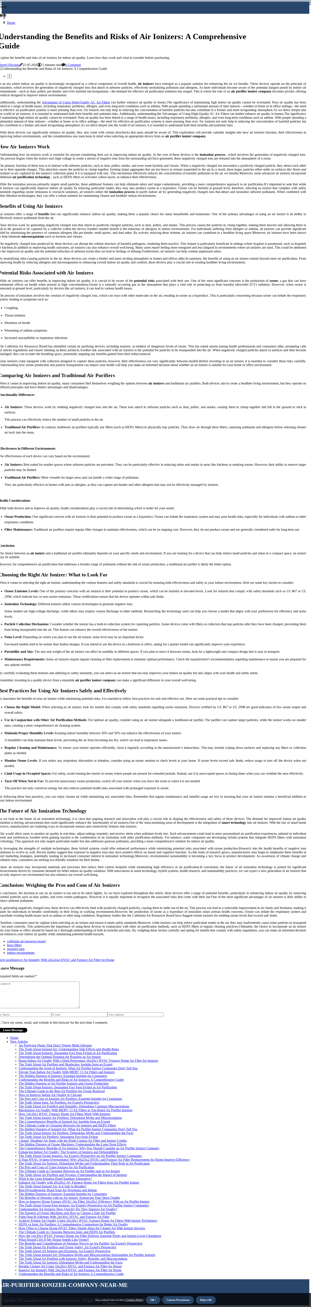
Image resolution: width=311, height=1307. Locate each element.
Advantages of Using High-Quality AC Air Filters (76, 102)
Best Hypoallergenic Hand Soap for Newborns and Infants (58, 1190)
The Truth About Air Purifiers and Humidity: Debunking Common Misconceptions (74, 1106)
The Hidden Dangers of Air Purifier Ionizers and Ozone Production (64, 1083)
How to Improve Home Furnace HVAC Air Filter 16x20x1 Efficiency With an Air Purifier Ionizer (84, 1201)
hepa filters (14, 945)
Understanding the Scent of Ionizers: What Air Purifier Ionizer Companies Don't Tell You (78, 1068)
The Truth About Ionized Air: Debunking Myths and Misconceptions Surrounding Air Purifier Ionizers (87, 1255)
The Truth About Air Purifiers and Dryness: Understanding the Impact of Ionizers (73, 1175)
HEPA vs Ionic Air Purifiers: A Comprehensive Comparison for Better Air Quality (73, 1224)
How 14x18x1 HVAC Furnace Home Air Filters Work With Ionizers (64, 1114)
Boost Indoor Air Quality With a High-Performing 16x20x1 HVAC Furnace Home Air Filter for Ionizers (88, 1060)
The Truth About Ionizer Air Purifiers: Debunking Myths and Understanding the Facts (76, 1133)
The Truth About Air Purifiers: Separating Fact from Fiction (58, 1137)
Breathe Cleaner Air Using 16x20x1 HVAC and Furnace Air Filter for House (70, 1266)
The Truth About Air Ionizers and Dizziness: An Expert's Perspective (64, 1251)
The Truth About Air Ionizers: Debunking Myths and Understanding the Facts (70, 1262)
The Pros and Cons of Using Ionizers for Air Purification (56, 1167)
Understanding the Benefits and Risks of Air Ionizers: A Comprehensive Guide (71, 1079)
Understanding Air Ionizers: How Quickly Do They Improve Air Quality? (68, 1209)
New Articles (19, 1041)
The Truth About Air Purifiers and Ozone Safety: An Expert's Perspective (67, 1247)
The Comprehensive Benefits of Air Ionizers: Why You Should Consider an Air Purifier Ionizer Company (89, 1148)
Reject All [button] (206, 1299)
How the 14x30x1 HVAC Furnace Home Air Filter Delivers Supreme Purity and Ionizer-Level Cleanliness (90, 1236)
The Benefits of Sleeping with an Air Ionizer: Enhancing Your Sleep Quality (69, 1198)
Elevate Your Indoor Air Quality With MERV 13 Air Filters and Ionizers (67, 1072)
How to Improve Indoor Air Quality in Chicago (50, 1095)
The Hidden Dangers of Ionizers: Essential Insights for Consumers (63, 1076)
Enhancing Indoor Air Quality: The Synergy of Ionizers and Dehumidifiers (68, 1152)
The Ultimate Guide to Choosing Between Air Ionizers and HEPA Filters (67, 1125)
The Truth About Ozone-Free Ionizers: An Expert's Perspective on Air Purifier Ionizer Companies (84, 1205)
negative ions (16, 949)
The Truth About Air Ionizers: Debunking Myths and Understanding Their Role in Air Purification (84, 1163)
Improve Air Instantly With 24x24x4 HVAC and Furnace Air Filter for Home (70, 1270)
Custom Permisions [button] (178, 1299)
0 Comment (73, 65)
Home (11, 23)
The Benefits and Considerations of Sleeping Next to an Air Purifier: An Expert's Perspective (80, 1243)
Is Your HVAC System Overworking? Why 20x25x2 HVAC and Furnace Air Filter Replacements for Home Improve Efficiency (104, 1159)
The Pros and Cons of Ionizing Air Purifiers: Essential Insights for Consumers (70, 1098)
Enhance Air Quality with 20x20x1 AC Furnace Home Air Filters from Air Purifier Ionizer (79, 1182)
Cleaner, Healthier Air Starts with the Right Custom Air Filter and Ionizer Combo (73, 1140)
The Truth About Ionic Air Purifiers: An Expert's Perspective (59, 1102)
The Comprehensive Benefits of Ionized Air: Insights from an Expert (64, 1121)
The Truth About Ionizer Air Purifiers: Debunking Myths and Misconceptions (70, 1118)
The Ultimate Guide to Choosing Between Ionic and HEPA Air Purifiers (67, 1232)
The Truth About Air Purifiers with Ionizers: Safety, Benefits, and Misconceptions (73, 1258)
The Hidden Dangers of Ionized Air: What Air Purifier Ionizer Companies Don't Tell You (78, 1129)
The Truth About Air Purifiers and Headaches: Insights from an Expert (65, 1064)
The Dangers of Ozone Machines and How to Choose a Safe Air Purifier (67, 1213)
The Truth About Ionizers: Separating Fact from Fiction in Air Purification (68, 1053)
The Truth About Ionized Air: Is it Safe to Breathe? (52, 1186)
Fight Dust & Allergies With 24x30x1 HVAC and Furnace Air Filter (64, 1217)
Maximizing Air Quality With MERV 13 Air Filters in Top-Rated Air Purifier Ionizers (75, 1110)
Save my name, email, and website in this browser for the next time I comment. (55, 1022)
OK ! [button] (153, 1299)
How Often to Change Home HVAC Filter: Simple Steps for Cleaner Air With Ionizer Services (82, 1228)
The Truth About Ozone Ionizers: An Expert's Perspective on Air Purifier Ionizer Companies (80, 1156)
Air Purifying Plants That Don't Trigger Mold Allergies (55, 1045)
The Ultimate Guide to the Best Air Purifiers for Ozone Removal (62, 1091)
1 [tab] (9, 76)
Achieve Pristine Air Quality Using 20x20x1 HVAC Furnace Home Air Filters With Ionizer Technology (88, 1220)
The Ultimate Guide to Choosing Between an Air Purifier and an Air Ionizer (69, 1171)
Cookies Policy (134, 1299)
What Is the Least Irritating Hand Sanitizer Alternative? (55, 1178)
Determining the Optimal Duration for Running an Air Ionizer (60, 1057)
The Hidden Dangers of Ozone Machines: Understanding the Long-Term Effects (72, 1144)
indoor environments (20, 952)
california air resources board (26, 941)
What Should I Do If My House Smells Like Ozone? (54, 1239)
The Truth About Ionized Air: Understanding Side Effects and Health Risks (69, 1049)
